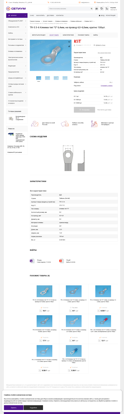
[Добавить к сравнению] (69, 46)
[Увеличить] (50, 55)
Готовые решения (14, 111)
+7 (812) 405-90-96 (55, 2)
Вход (102, 15)
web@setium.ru (85, 2)
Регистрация (110, 15)
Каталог (14, 15)
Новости (11, 129)
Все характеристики (104, 53)
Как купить (40, 15)
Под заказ (75, 307)
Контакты (59, 15)
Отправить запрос (107, 85)
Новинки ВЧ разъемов (14, 152)
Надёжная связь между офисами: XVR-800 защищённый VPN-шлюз (20, 137)
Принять (13, 408)
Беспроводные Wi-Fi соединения (20, 118)
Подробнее (33, 408)
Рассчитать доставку (104, 110)
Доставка (50, 15)
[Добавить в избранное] (69, 42)
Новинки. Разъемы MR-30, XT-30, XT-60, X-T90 (16, 146)
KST (101, 57)
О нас (32, 15)
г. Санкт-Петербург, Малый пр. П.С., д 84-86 (20, 2)
